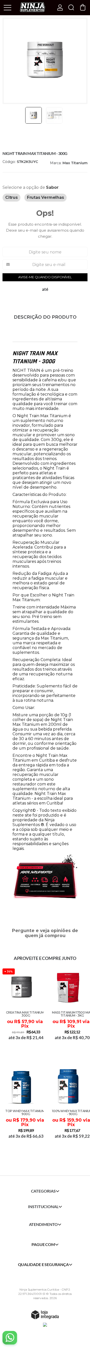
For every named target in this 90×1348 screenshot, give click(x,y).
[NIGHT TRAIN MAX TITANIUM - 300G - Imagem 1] (33, 115)
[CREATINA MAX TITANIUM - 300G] (22, 1011)
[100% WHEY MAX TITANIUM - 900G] (68, 1110)
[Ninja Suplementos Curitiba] (32, 7)
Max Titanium (75, 163)
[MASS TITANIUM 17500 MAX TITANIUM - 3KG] (68, 1011)
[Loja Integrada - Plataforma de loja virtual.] (45, 1314)
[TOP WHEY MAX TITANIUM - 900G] (22, 1110)
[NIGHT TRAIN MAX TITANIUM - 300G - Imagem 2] (54, 115)
